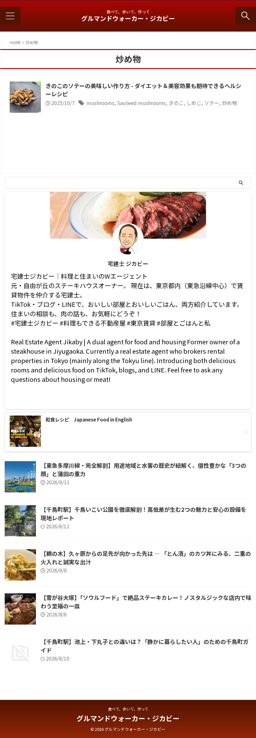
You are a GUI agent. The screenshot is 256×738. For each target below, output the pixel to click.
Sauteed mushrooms (141, 103)
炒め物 (229, 103)
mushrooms (100, 103)
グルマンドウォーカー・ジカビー (128, 18)
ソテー (211, 103)
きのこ (176, 103)
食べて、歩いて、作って (128, 708)
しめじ (193, 103)
